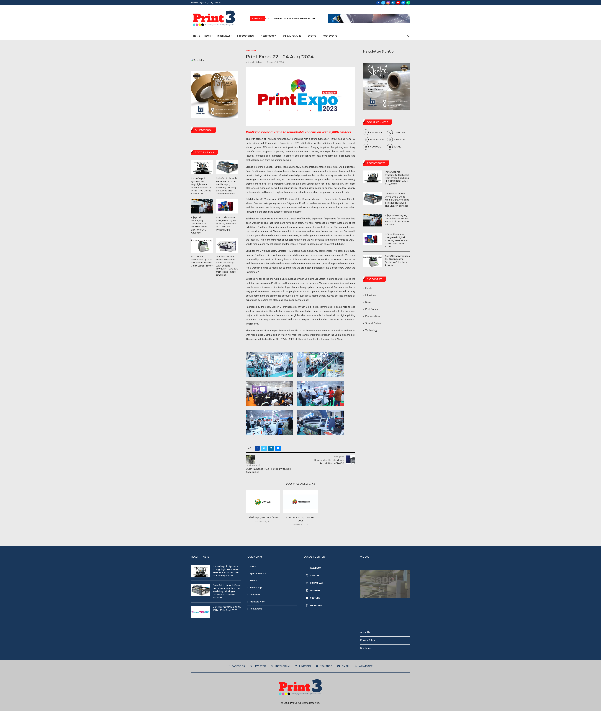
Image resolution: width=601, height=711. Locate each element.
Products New (245, 36)
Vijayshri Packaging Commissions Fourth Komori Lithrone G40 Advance (397, 220)
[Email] (403, 3)
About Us (365, 632)
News (207, 36)
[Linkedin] (393, 3)
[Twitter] (383, 3)
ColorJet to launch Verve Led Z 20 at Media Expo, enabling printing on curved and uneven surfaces (397, 199)
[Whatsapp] (408, 3)
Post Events (330, 36)
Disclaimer (366, 648)
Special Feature (292, 36)
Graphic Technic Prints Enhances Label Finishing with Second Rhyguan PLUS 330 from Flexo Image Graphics (227, 265)
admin (259, 62)
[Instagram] (388, 3)
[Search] (408, 36)
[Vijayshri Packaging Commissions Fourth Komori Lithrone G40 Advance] (372, 220)
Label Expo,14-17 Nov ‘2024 (263, 517)
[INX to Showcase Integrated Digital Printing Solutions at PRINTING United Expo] (372, 239)
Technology (268, 36)
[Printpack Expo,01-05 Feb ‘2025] (300, 501)
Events (312, 36)
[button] (268, 18)
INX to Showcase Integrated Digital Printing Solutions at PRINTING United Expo (396, 240)
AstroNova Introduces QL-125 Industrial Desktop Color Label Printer (397, 261)
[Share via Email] (278, 448)
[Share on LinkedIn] (271, 448)
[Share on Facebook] (257, 448)
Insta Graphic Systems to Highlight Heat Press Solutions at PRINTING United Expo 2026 (397, 177)
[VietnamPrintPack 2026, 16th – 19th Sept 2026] (200, 612)
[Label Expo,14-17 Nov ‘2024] (263, 501)
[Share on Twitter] (264, 448)
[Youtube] (398, 3)
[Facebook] (378, 3)
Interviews (223, 36)
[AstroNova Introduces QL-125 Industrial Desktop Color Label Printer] (372, 261)
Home (196, 36)
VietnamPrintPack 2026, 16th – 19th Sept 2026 (227, 609)
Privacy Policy (367, 640)
